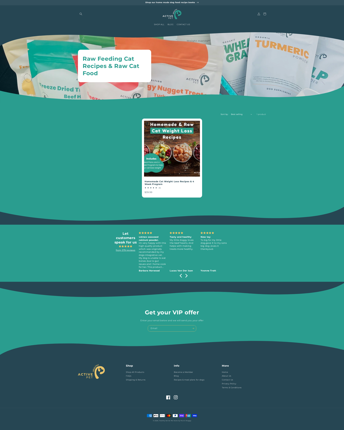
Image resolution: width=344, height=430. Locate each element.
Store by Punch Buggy (182, 421)
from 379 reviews (125, 250)
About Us (226, 376)
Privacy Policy (229, 383)
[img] (125, 246)
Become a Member (183, 372)
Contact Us (227, 380)
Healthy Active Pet (166, 421)
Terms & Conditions (232, 387)
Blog (176, 376)
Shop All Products (135, 372)
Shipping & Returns (136, 380)
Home (225, 372)
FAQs (128, 376)
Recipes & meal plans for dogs (189, 380)
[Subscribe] (193, 328)
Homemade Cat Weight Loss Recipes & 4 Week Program (169, 183)
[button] (81, 14)
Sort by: (224, 114)
